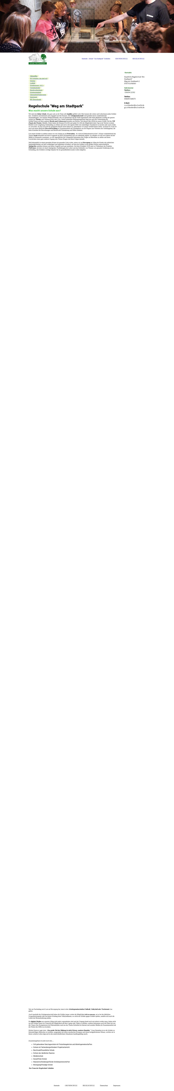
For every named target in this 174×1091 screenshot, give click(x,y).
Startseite (57, 1085)
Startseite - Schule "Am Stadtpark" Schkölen (96, 59)
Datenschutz (104, 1085)
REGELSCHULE (138, 59)
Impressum (116, 1085)
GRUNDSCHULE (121, 59)
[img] (87, 26)
